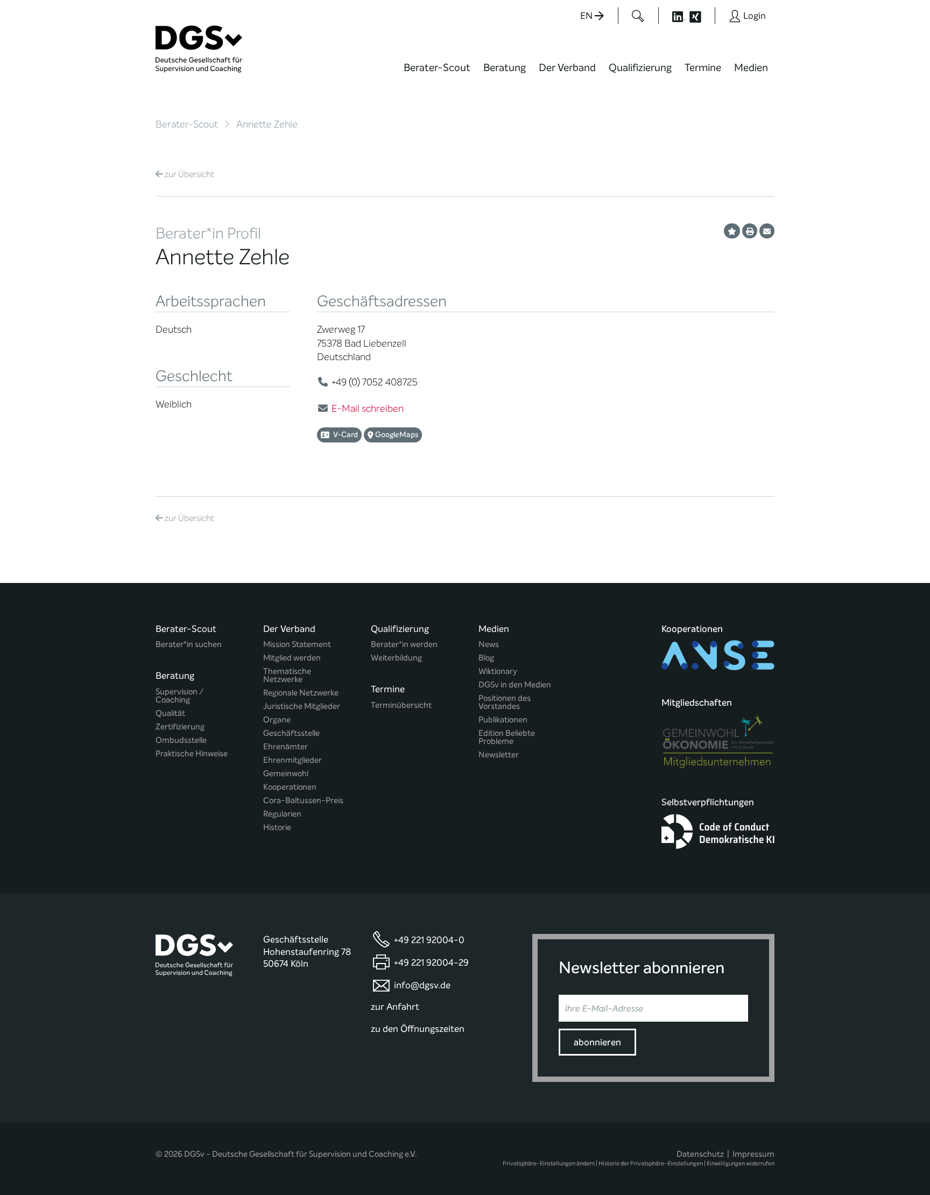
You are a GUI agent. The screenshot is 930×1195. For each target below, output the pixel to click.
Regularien (282, 814)
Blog (486, 658)
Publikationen (502, 720)
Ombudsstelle (181, 740)
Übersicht (189, 174)
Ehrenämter (285, 747)
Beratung (504, 67)
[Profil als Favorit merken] (732, 230)
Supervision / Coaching (179, 696)
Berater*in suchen (189, 645)
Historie (277, 828)
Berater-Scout (437, 67)
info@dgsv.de (422, 985)
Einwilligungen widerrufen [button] (740, 1163)
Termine (703, 67)
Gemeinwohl (285, 774)
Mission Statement (297, 645)
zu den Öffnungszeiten (417, 1029)
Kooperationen (289, 787)
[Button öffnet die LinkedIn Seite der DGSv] (672, 15)
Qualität (170, 713)
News (488, 645)
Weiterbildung (396, 658)
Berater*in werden (404, 645)
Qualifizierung (640, 67)
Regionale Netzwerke (301, 693)
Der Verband (567, 67)
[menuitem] (437, 74)
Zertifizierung (180, 727)
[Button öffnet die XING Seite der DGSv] (701, 15)
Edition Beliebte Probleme (506, 737)
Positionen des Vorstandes (504, 702)
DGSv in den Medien (514, 685)
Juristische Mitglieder (301, 706)
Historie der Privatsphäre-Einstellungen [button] (650, 1163)
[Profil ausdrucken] (749, 230)
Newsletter (498, 755)
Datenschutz (700, 1154)
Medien (751, 67)
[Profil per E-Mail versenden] (766, 230)
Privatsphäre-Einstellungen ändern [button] (549, 1163)
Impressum (753, 1154)
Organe (277, 720)
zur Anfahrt (395, 1007)
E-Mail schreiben (368, 408)
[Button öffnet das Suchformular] (638, 15)
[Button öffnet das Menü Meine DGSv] (817, 75)
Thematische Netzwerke (287, 675)
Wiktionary (497, 671)
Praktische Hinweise (192, 754)
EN (587, 16)
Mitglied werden (292, 658)
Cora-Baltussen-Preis (303, 801)
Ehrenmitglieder (292, 760)
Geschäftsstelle (291, 733)
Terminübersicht (401, 705)
